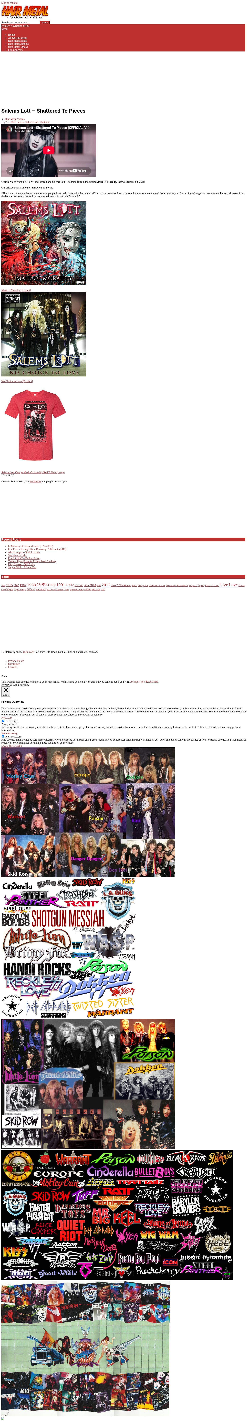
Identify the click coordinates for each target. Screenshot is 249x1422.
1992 (70, 585)
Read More (152, 681)
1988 (31, 584)
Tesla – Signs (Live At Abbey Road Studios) (32, 561)
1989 (42, 584)
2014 (92, 585)
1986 (16, 585)
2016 (99, 586)
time (81, 589)
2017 (106, 585)
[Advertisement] (123, 78)
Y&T (103, 590)
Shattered (44, 122)
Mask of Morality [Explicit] (16, 290)
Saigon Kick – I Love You (22, 567)
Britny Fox (143, 585)
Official (31, 589)
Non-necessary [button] (9, 733)
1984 (3, 586)
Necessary (10, 721)
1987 (23, 585)
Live (223, 584)
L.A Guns (214, 585)
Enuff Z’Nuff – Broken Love (23, 558)
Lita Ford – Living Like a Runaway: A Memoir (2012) (37, 549)
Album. (127, 585)
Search (5, 22)
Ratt (38, 589)
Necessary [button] (6, 717)
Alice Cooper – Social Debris (24, 552)
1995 (81, 586)
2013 (86, 585)
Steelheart (51, 589)
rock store (28, 651)
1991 (60, 584)
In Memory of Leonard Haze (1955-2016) (30, 546)
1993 (77, 586)
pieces (20, 122)
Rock (43, 589)
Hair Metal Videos (15, 119)
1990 (51, 585)
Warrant (96, 589)
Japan (201, 585)
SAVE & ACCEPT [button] (11, 745)
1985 (9, 585)
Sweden (60, 589)
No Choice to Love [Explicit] (17, 381)
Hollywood (193, 586)
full (167, 586)
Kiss (207, 586)
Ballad (134, 586)
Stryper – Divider (17, 555)
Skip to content (9, 2)
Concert (162, 586)
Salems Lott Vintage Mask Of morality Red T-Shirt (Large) (33, 472)
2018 (13, 122)
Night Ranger (20, 589)
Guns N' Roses (175, 586)
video (87, 589)
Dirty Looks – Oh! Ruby (21, 564)
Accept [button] (134, 681)
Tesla (66, 589)
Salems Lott (31, 122)
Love (233, 584)
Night (9, 589)
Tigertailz (74, 589)
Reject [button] (142, 681)
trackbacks (35, 481)
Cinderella (154, 585)
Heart (185, 585)
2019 (120, 585)
